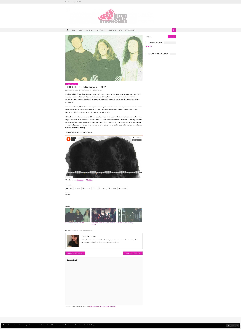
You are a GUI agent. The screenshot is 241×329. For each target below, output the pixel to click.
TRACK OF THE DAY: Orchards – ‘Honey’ (76, 253)
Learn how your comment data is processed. (102, 306)
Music (84, 230)
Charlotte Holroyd (86, 90)
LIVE (120, 30)
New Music (89, 230)
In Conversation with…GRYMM (74, 223)
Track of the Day (71, 84)
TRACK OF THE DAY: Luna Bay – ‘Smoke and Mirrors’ (134, 253)
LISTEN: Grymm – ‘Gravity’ (125, 223)
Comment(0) (98, 90)
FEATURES (99, 30)
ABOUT (80, 30)
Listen (80, 230)
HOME (73, 30)
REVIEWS (89, 30)
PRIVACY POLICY (130, 30)
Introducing (75, 230)
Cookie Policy (90, 325)
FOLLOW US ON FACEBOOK (158, 53)
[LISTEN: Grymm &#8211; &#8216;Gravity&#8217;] (130, 215)
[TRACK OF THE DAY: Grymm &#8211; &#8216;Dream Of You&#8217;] (104, 215)
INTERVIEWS (112, 30)
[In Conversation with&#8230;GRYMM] (77, 215)
